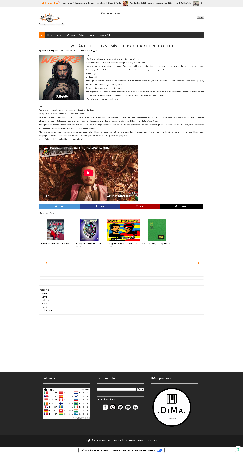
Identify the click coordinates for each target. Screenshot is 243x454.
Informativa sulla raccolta (94, 450)
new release (85, 50)
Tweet (62, 207)
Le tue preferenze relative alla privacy (134, 450)
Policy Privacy (48, 310)
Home (50, 35)
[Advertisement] (121, 340)
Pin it (143, 207)
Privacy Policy (106, 35)
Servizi (60, 35)
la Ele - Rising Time (50, 50)
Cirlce (184, 207)
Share (102, 207)
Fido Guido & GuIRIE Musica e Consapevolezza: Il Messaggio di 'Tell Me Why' (151, 3)
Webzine (71, 35)
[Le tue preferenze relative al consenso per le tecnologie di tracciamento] (238, 449)
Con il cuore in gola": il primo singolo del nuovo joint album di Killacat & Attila (80, 3)
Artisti (82, 35)
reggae (94, 50)
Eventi (92, 35)
